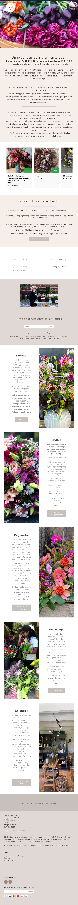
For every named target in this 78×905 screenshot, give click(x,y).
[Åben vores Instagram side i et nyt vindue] (10, 882)
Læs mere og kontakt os (21, 608)
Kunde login (8, 860)
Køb (28, 171)
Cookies (7, 858)
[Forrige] (6, 24)
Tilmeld (50, 326)
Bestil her (21, 419)
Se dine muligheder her (56, 513)
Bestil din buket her (39, 239)
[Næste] (72, 24)
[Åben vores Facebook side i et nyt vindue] (6, 882)
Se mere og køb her (21, 782)
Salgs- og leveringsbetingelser (15, 856)
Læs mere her (56, 690)
